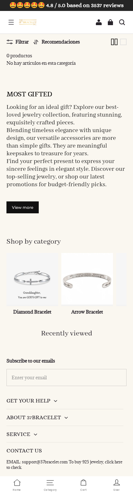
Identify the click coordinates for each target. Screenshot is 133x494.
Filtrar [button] (22, 42)
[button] (10, 22)
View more (22, 207)
